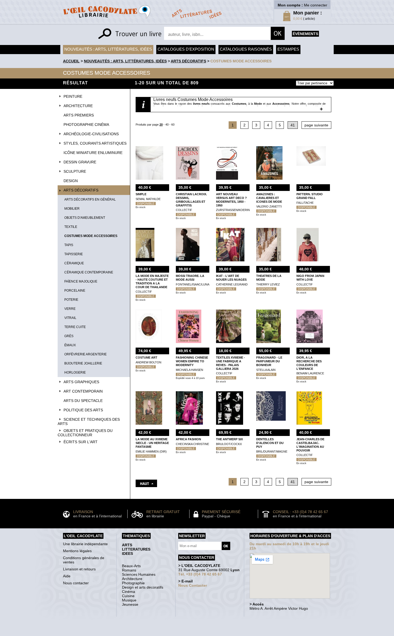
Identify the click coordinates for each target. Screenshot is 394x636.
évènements (305, 34)
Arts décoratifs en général (90, 199)
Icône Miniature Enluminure (93, 152)
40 (167, 124)
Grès (68, 336)
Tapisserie (73, 254)
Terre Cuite (75, 327)
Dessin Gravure (80, 162)
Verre (70, 309)
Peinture (73, 96)
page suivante (316, 125)
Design (71, 181)
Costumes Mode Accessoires (241, 61)
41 (293, 125)
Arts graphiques (81, 382)
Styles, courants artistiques (95, 143)
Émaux (70, 345)
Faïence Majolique (80, 281)
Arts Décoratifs (188, 61)
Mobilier (72, 208)
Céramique (74, 263)
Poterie (71, 300)
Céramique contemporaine (88, 272)
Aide (66, 576)
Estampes (288, 49)
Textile (70, 227)
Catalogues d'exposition (186, 49)
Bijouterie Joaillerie (83, 363)
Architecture (78, 106)
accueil (71, 61)
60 (172, 124)
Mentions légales (77, 551)
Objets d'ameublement (84, 218)
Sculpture (75, 171)
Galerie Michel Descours (196, 633)
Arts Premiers (79, 115)
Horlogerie (75, 372)
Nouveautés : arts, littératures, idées (108, 49)
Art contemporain (83, 391)
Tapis (68, 245)
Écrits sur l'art (81, 442)
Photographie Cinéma (86, 124)
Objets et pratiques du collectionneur (85, 432)
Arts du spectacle (83, 400)
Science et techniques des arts (89, 421)
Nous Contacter (192, 585)
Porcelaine (74, 290)
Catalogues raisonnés (246, 49)
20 (161, 124)
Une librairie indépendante (85, 544)
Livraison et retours (79, 569)
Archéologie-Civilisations (91, 134)
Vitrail (70, 318)
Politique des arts (83, 410)
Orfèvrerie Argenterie (85, 354)
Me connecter (315, 5)
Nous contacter (76, 583)
